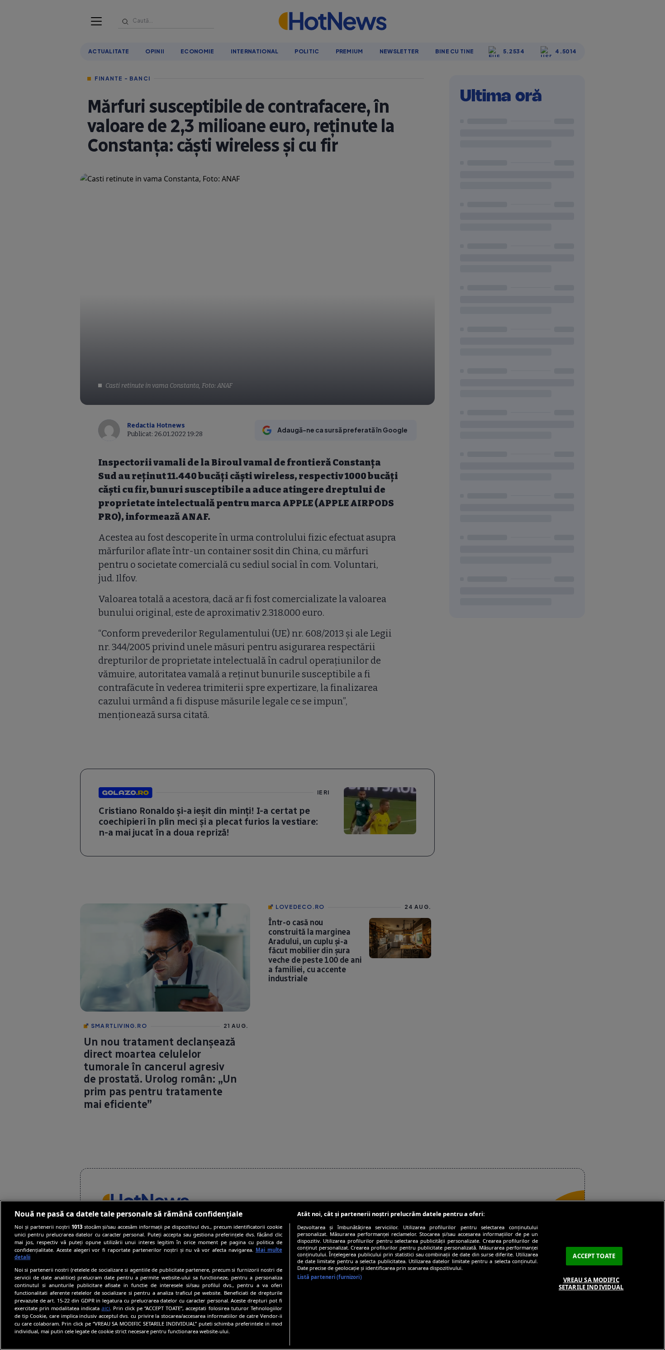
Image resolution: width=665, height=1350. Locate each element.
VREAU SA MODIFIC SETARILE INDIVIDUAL (591, 1283)
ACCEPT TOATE (594, 1256)
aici (105, 1308)
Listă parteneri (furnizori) (329, 1277)
